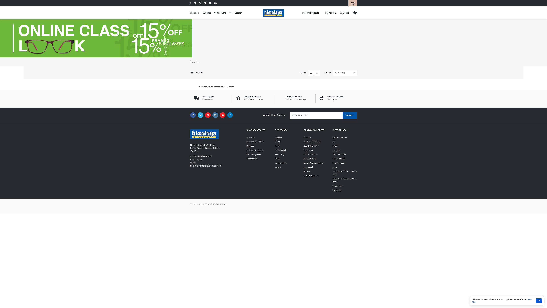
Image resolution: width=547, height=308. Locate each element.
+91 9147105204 (201, 158)
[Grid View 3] (311, 73)
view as (302, 72)
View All (278, 167)
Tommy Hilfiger (281, 163)
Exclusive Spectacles (255, 141)
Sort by (327, 72)
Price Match (308, 167)
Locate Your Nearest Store (314, 163)
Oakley (278, 141)
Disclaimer (336, 190)
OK (539, 300)
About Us (307, 137)
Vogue (277, 146)
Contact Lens (220, 12)
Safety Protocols (338, 163)
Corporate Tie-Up (339, 154)
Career (335, 146)
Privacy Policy (337, 186)
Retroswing (279, 154)
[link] (190, 3)
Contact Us (308, 150)
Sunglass (207, 12)
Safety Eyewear (338, 158)
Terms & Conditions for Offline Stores (344, 180)
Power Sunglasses (254, 154)
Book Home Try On (311, 146)
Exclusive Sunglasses (255, 150)
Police (277, 158)
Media (334, 167)
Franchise (336, 150)
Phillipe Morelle (281, 150)
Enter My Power (310, 158)
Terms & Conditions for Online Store (344, 173)
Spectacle (194, 12)
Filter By (199, 72)
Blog (334, 141)
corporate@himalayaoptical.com (206, 166)
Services (307, 171)
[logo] (273, 13)
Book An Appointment (312, 141)
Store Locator (235, 12)
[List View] (317, 73)
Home (192, 62)
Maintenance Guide (311, 176)
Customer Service (311, 154)
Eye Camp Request (340, 137)
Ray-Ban (278, 137)
